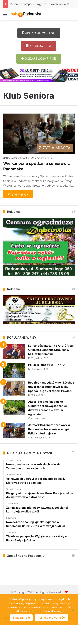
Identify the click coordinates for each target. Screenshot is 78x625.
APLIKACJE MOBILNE (39, 33)
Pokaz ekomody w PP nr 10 (46, 364)
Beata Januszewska (17, 157)
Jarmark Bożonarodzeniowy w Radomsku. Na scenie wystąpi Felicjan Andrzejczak (49, 429)
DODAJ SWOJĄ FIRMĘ (40, 58)
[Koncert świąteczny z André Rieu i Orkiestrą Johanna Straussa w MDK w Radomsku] (14, 351)
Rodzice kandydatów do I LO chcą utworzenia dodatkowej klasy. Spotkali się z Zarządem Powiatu (51, 387)
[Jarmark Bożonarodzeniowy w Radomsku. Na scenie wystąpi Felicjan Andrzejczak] (14, 430)
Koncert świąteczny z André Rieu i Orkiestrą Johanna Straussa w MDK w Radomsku (51, 350)
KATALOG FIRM (40, 46)
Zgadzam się (21, 617)
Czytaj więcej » (18, 194)
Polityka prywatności (51, 617)
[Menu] (5, 15)
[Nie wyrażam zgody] (73, 610)
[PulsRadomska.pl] (26, 14)
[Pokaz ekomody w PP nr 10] (14, 370)
